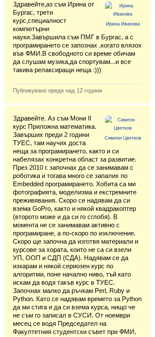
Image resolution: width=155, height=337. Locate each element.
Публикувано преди (57, 90)
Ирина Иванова (123, 23)
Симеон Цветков (123, 137)
